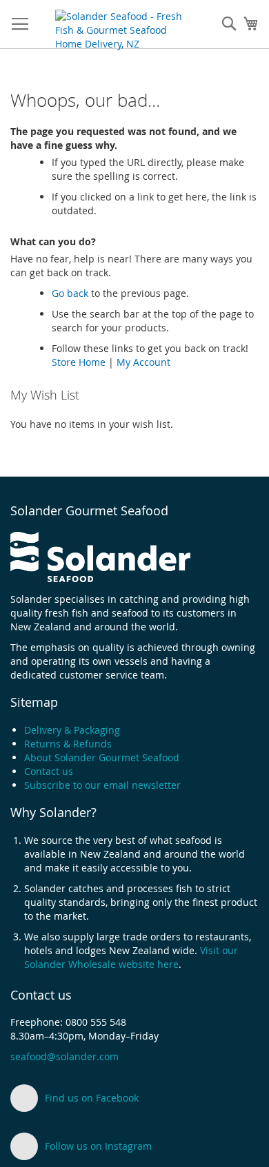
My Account (143, 362)
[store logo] (122, 25)
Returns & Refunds (68, 743)
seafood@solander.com (64, 1056)
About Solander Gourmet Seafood (101, 757)
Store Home (79, 362)
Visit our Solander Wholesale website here (131, 957)
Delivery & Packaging (72, 729)
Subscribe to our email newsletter (102, 785)
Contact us (48, 771)
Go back (70, 293)
